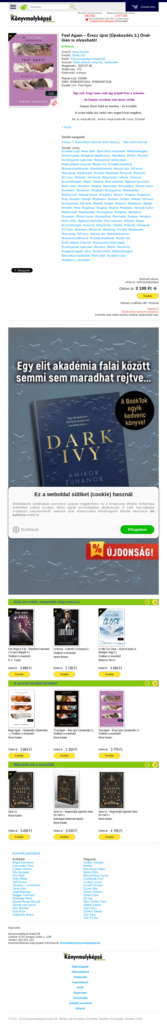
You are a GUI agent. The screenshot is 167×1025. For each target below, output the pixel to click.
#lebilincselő (69, 194)
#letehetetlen (131, 190)
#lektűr (131, 155)
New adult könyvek (135, 142)
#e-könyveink (70, 203)
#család (99, 173)
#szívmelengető (72, 181)
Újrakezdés (111, 62)
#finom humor (144, 186)
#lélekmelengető (137, 151)
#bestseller (110, 186)
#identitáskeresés (101, 168)
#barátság (111, 173)
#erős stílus (69, 186)
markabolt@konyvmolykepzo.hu (80, 943)
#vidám (124, 199)
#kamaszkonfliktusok (75, 168)
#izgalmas (143, 194)
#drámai (98, 181)
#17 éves (67, 177)
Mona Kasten (80, 51)
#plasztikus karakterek (111, 151)
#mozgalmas (113, 190)
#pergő (86, 199)
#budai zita (99, 164)
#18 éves (136, 168)
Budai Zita (78, 55)
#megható (97, 190)
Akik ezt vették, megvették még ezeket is (47, 602)
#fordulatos (99, 199)
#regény (96, 186)
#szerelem (68, 190)
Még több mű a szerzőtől (34, 764)
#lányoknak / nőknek (115, 177)
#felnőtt (135, 199)
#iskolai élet (121, 168)
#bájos (87, 181)
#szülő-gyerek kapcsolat (77, 160)
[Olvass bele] (50, 99)
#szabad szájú (71, 151)
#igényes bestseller (137, 181)
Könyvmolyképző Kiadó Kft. (88, 58)
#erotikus (84, 186)
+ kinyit (66, 127)
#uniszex (135, 177)
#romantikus (126, 186)
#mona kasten (70, 155)
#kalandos (105, 194)
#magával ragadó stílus (95, 155)
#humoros (140, 173)
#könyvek (126, 173)
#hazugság (68, 173)
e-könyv (67, 142)
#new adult (88, 151)
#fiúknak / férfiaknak (87, 177)
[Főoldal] (23, 7)
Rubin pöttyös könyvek (87, 62)
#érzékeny (118, 155)
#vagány (130, 194)
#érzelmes (82, 190)
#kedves (113, 199)
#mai (65, 199)
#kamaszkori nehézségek (110, 160)
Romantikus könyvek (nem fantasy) (97, 142)
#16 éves (148, 199)
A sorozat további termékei (36, 683)
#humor (118, 194)
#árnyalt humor (88, 194)
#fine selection (114, 181)
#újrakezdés (84, 173)
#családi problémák (120, 164)
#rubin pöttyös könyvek (76, 164)
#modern (74, 199)
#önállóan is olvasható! (76, 260)
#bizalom (143, 155)
